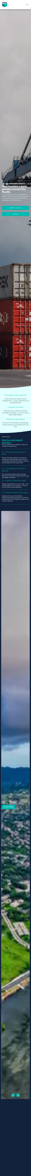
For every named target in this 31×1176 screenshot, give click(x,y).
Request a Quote (15, 208)
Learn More (8, 807)
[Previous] (13, 1095)
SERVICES (15, 214)
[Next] (18, 1095)
